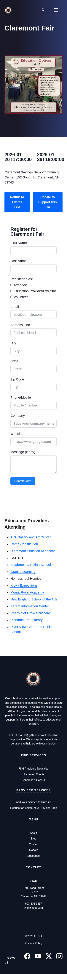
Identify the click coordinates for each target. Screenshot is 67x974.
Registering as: (21, 279)
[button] (43, 10)
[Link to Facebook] (27, 956)
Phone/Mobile (20, 397)
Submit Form (22, 481)
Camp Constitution (24, 544)
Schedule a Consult (33, 780)
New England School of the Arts (34, 599)
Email (14, 307)
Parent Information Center (29, 606)
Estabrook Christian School (30, 565)
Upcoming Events (33, 774)
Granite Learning (22, 572)
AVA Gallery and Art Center (30, 537)
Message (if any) (22, 452)
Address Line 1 (21, 325)
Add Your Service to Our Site (33, 802)
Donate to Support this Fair (47, 202)
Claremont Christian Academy (32, 551)
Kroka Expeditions (23, 585)
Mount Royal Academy (27, 592)
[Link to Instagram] (59, 956)
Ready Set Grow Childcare (30, 613)
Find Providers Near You (33, 768)
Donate (33, 849)
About (33, 832)
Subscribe (33, 855)
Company (17, 416)
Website (16, 434)
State (14, 361)
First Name (18, 243)
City (13, 343)
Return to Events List (17, 202)
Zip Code (17, 379)
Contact (33, 844)
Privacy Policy (33, 943)
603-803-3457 (33, 903)
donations (17, 743)
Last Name (18, 261)
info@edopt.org (33, 907)
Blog (33, 838)
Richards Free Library (26, 620)
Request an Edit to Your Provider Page (33, 807)
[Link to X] (49, 956)
